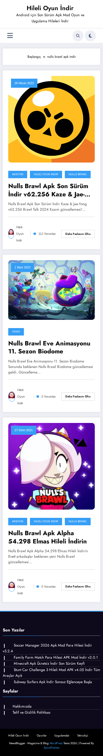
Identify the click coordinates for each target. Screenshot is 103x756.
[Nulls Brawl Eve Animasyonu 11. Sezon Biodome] (51, 289)
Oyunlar (42, 735)
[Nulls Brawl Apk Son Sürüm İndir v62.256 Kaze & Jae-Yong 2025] (51, 119)
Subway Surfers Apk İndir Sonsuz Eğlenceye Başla (53, 681)
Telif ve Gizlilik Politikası (32, 712)
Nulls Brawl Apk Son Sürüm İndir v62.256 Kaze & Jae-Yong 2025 (48, 190)
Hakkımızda (22, 706)
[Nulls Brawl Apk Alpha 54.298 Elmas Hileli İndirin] (51, 466)
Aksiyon (17, 174)
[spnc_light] (90, 35)
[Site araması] (78, 36)
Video (16, 331)
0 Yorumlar (48, 396)
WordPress (56, 743)
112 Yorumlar (47, 233)
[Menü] (10, 36)
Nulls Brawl (78, 174)
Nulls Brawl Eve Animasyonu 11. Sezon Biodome (49, 347)
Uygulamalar (61, 735)
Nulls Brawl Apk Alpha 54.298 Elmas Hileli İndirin (47, 537)
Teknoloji (82, 735)
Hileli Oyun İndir (50, 8)
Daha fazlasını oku (78, 234)
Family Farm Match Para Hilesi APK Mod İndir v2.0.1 (56, 657)
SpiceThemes (51, 748)
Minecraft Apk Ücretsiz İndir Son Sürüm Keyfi (49, 663)
